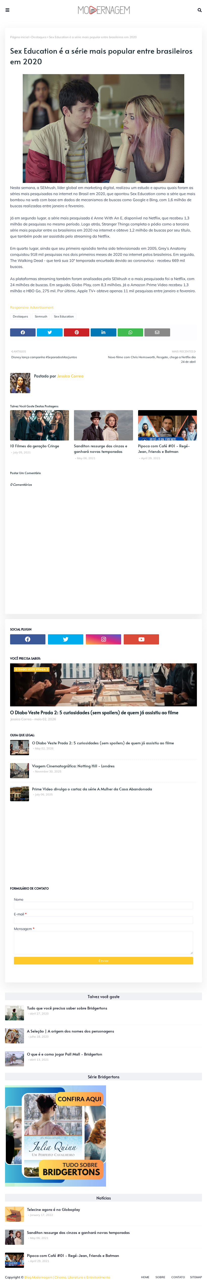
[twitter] (65, 639)
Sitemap (196, 1277)
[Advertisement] (48, 841)
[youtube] (141, 639)
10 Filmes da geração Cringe (34, 445)
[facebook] (27, 639)
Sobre (160, 1277)
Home (145, 1277)
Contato (178, 1277)
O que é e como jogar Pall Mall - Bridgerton (64, 1054)
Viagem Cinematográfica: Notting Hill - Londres (73, 765)
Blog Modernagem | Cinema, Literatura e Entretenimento (67, 1277)
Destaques (38, 37)
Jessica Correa (70, 375)
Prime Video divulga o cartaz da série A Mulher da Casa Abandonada (92, 788)
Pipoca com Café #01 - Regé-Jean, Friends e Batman (164, 448)
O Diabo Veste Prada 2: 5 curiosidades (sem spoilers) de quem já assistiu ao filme (94, 712)
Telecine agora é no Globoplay (53, 1209)
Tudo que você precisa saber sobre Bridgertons (67, 1008)
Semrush (41, 316)
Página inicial (19, 37)
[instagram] (103, 639)
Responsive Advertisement (32, 307)
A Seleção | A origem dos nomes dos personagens (70, 1031)
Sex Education (64, 316)
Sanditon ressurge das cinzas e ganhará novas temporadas (100, 448)
